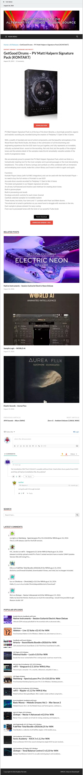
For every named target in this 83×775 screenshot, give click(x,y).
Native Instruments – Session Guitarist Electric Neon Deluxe (28, 286)
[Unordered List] (29, 446)
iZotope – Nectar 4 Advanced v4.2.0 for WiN (32, 595)
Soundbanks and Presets (25, 49)
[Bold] (14, 446)
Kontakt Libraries (10, 49)
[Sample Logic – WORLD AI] (41, 320)
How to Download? (72, 772)
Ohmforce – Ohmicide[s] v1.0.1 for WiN (29, 581)
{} (42, 446)
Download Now (41, 125)
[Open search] (77, 36)
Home (6, 45)
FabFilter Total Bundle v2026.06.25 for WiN (32, 568)
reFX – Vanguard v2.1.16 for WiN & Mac (36, 552)
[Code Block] (36, 446)
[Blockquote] (32, 446)
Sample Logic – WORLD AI (14, 348)
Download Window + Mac (41, 222)
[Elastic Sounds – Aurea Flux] (41, 380)
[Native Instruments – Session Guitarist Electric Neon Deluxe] (41, 260)
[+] (45, 446)
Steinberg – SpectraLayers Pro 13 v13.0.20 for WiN (37, 538)
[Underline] (20, 446)
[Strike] (23, 446)
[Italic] (17, 446)
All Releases (14, 45)
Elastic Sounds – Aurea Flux (15, 406)
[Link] (39, 446)
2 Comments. (20, 61)
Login (77, 432)
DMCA (63, 772)
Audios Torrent (21, 772)
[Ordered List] (26, 446)
